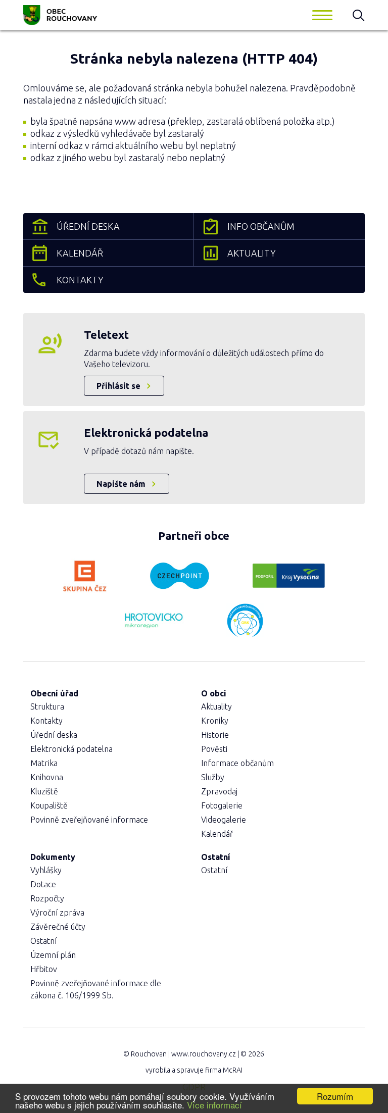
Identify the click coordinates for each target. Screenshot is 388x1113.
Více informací (214, 1104)
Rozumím (335, 1096)
